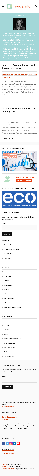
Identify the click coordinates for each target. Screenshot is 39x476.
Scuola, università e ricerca (12, 338)
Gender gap (8, 276)
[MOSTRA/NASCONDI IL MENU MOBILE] (3, 6)
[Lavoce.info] (19, 6)
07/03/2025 (7, 77)
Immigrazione (8, 285)
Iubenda (4, 466)
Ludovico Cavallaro (20, 74)
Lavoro (6, 312)
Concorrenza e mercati (11, 249)
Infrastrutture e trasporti (12, 298)
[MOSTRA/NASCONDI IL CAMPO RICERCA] (36, 6)
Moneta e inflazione (10, 321)
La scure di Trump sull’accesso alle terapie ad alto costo (19, 66)
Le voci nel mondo (8, 454)
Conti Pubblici (8, 254)
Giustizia (7, 280)
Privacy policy (6, 419)
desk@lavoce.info (8, 406)
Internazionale (8, 303)
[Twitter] (7, 443)
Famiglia (6, 267)
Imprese (6, 289)
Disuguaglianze (9, 258)
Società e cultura (9, 343)
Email (4, 223)
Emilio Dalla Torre (8, 469)
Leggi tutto (8, 100)
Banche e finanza (9, 245)
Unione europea (9, 356)
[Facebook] (3, 443)
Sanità (6, 334)
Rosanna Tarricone (18, 118)
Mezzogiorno (8, 316)
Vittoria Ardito (7, 74)
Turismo (6, 352)
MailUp (4, 464)
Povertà (6, 329)
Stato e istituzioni (9, 347)
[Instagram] (11, 443)
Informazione (8, 294)
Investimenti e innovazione (12, 307)
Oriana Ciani (32, 74)
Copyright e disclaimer (9, 417)
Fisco (5, 272)
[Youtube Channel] (18, 443)
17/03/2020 (30, 118)
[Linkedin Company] (14, 443)
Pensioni (7, 325)
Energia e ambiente (10, 263)
